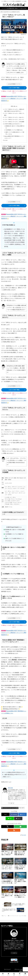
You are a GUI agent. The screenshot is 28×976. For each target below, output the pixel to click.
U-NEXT (22, 807)
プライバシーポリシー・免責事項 (20, 970)
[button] (18, 818)
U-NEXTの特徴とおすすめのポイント (13, 123)
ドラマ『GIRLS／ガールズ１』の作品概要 (14, 121)
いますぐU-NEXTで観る (14, 87)
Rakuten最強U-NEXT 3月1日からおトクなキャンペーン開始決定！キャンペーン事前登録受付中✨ (13, 98)
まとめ (5, 140)
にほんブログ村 (14, 962)
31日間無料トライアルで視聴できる (14, 130)
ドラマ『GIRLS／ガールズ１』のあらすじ (14, 117)
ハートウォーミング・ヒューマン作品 (10, 807)
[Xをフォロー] (9, 803)
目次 (12, 106)
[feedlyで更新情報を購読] (11, 803)
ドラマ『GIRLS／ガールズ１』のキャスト (14, 119)
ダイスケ (10, 787)
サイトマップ (7, 969)
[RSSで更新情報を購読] (13, 803)
